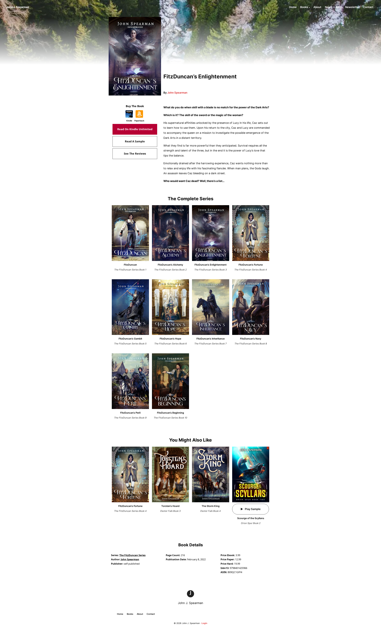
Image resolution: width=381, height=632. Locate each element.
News (328, 7)
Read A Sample (135, 141)
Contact (368, 7)
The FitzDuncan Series (132, 555)
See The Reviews (135, 153)
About (317, 7)
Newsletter (352, 7)
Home (293, 7)
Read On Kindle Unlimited (134, 129)
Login (204, 623)
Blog (339, 7)
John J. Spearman (190, 603)
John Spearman (177, 92)
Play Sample (252, 509)
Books (304, 7)
